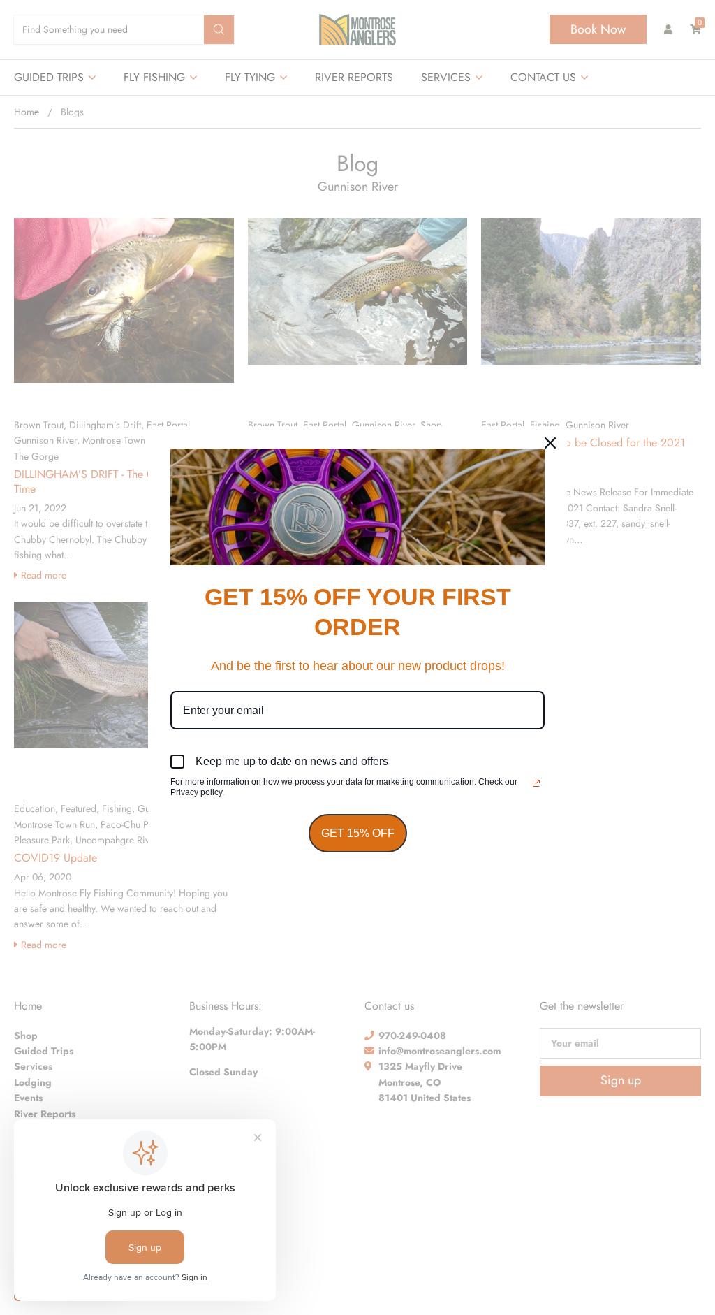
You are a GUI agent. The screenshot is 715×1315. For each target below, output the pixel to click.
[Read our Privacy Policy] (536, 783)
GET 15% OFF (358, 833)
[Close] (550, 443)
